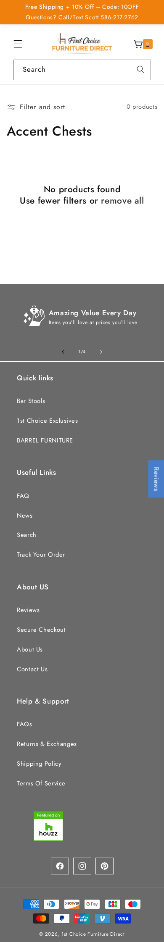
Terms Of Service (41, 783)
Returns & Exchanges (47, 743)
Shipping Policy (39, 763)
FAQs (24, 724)
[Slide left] (63, 352)
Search (27, 534)
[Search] (140, 69)
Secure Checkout (41, 629)
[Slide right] (101, 352)
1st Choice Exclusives (47, 420)
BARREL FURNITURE (45, 440)
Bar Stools (31, 401)
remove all (122, 201)
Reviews (28, 610)
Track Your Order (41, 554)
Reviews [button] (156, 479)
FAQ (23, 495)
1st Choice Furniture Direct (93, 934)
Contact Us (32, 669)
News (25, 515)
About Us (30, 649)
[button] (17, 44)
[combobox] (82, 70)
